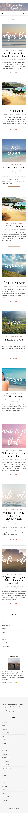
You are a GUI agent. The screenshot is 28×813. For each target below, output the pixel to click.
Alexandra (4, 59)
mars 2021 (4, 750)
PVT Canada (5, 650)
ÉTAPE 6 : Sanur (14, 110)
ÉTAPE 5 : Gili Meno (14, 167)
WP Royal (18, 810)
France (3, 636)
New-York (4, 643)
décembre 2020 (6, 757)
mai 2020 (4, 779)
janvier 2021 (5, 754)
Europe (3, 632)
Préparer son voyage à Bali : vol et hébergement (14, 515)
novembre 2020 (6, 761)
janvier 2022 (5, 736)
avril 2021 (4, 747)
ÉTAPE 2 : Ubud (14, 339)
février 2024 (5, 722)
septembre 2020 (6, 768)
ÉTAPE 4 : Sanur (14, 226)
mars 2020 (4, 786)
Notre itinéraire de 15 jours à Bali (14, 454)
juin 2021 (4, 743)
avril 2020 (4, 782)
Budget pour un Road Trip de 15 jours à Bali (14, 54)
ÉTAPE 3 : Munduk (14, 282)
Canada (3, 621)
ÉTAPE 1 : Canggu (14, 396)
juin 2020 (4, 775)
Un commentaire (21, 114)
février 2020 (5, 789)
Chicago (4, 628)
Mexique (4, 639)
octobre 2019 (5, 800)
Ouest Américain (6, 646)
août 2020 (4, 772)
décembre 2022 (6, 732)
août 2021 (4, 740)
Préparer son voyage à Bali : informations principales (14, 580)
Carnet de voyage (16, 50)
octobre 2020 (5, 764)
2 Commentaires (21, 59)
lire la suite (14, 73)
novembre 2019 (6, 797)
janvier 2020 (5, 793)
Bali (7, 50)
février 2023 (5, 725)
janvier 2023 (5, 729)
